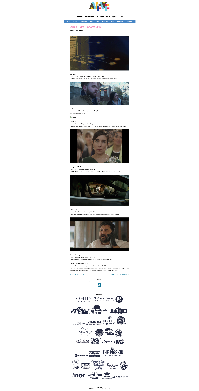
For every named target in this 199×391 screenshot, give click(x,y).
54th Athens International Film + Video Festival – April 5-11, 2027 (99, 17)
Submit (112, 21)
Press (91, 21)
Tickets (97, 21)
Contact (129, 21)
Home (68, 21)
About (75, 21)
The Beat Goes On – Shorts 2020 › (119, 274)
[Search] (99, 285)
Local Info (105, 21)
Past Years (120, 21)
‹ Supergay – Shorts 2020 (77, 274)
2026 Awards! (83, 21)
